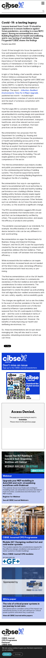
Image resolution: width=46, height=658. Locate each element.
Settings (18, 654)
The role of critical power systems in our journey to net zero (21, 604)
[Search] (42, 11)
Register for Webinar (11, 497)
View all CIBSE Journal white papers (18, 616)
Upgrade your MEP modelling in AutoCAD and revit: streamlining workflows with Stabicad (19, 483)
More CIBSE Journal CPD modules (18, 554)
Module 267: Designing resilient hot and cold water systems (22, 543)
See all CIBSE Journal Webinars (15, 500)
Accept (6, 654)
